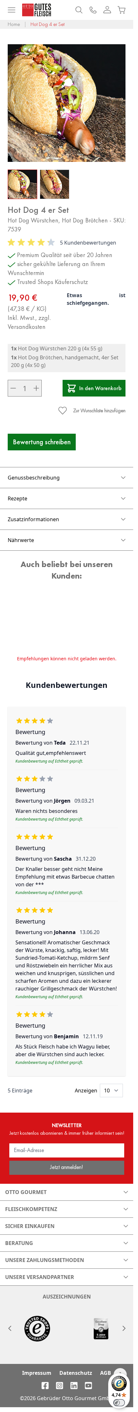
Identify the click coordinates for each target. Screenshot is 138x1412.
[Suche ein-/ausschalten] (79, 10)
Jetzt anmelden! (66, 1167)
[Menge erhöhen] (36, 388)
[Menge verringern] (13, 388)
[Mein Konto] (107, 10)
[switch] (119, 1402)
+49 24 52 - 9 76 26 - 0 (93, 10)
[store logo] (36, 10)
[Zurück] (9, 1328)
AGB (105, 1372)
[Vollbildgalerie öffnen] (66, 103)
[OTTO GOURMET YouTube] (88, 1386)
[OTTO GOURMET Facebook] (45, 1386)
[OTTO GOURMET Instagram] (60, 1386)
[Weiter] (123, 1328)
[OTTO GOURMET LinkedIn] (74, 1386)
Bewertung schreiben (42, 442)
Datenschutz (75, 1372)
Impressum (36, 1372)
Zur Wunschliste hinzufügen (99, 410)
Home (14, 24)
